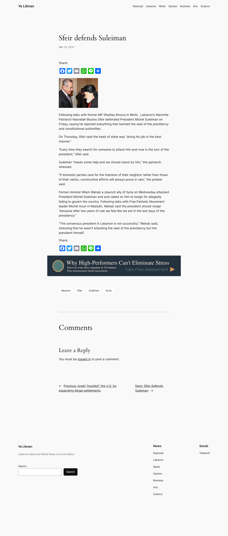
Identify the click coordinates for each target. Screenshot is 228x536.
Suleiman (94, 290)
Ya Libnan (26, 6)
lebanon (66, 290)
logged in (84, 359)
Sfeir (79, 290)
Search (22, 466)
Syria (109, 290)
